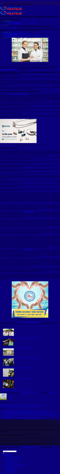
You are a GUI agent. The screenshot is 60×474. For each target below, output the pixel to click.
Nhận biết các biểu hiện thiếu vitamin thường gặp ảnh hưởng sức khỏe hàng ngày (27, 412)
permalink (51, 392)
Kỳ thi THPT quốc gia (12, 468)
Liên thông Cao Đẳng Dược (14, 457)
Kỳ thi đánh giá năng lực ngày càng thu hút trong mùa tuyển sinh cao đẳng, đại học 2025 (29, 413)
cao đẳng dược (28, 249)
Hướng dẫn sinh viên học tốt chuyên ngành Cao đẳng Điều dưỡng (22, 417)
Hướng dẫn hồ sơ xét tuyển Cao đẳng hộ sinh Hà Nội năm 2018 (18, 406)
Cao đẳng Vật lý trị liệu (12, 464)
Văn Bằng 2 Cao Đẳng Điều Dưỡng (16, 465)
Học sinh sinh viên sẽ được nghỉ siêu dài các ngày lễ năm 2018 (21, 34)
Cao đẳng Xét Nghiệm (12, 461)
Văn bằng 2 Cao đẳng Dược (14, 24)
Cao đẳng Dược (7, 21)
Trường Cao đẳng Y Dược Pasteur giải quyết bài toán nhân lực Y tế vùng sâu (25, 36)
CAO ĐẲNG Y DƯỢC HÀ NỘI (29, 447)
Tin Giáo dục (7, 32)
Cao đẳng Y (6, 459)
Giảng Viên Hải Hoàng (30, 23)
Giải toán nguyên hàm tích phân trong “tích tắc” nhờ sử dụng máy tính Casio (22, 405)
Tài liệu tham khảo (11, 470)
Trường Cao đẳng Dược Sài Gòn (18, 94)
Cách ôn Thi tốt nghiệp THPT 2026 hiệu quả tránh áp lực (19, 410)
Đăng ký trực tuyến (9, 37)
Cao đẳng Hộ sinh (11, 28)
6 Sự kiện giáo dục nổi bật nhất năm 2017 (15, 33)
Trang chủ (6, 454)
